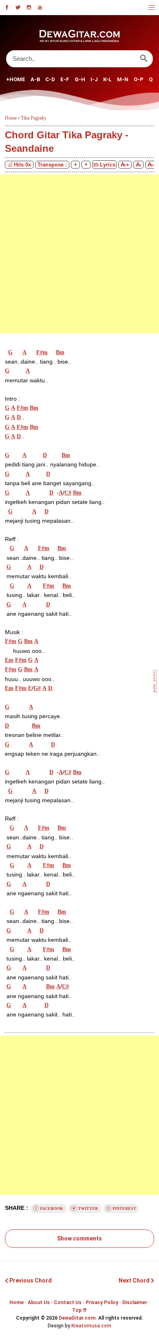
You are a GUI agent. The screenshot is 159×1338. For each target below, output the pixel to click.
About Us (39, 1302)
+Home (15, 79)
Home (16, 1302)
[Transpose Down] (75, 165)
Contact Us (68, 1302)
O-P (139, 79)
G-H (80, 79)
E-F (64, 79)
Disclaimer (134, 1302)
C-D (50, 79)
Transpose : (52, 165)
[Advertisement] (79, 253)
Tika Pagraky (33, 118)
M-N (122, 79)
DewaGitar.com (77, 1318)
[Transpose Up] (86, 165)
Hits (22, 165)
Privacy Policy (102, 1302)
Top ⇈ (79, 1310)
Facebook (51, 1208)
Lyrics (106, 165)
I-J (94, 79)
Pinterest (123, 1208)
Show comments (79, 1238)
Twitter (88, 1208)
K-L (107, 79)
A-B (35, 79)
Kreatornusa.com (91, 1326)
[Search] (144, 58)
